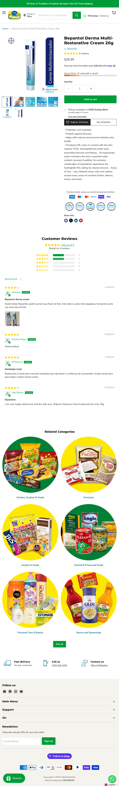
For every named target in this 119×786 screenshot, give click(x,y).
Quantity (68, 82)
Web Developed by (59, 780)
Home (5, 28)
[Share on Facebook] (66, 220)
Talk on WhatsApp (99, 665)
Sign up (48, 741)
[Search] (77, 15)
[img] (12, 287)
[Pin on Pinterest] (81, 220)
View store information (77, 117)
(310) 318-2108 (59, 665)
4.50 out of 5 (67, 245)
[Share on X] (71, 220)
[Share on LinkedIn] (76, 220)
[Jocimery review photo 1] (12, 318)
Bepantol (72, 48)
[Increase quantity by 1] (91, 89)
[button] (7, 102)
